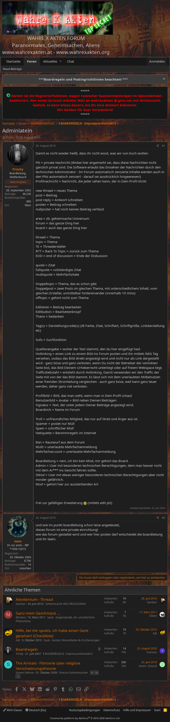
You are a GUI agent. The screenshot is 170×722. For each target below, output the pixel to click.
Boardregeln (27, 649)
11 (18, 676)
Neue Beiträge (12, 69)
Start (157, 710)
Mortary (21, 617)
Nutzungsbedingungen (84, 710)
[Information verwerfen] (163, 79)
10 (96, 672)
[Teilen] (157, 145)
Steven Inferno (25, 673)
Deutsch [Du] (37, 710)
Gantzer (21, 604)
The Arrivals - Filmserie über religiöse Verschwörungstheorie (48, 666)
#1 (163, 146)
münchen (25, 568)
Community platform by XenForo (85, 718)
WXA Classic (14, 710)
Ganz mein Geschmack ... (38, 613)
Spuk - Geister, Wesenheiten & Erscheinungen (72, 640)
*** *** (83, 79)
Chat (70, 61)
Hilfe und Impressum (137, 710)
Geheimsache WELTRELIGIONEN (65, 604)
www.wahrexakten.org (83, 52)
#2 (163, 518)
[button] (61, 61)
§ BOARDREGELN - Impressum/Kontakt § (68, 654)
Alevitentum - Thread (34, 599)
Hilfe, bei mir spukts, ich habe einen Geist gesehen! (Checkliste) (52, 633)
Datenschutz (111, 710)
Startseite (13, 61)
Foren (32, 61)
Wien (28, 205)
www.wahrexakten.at (27, 52)
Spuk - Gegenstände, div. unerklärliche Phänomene (55, 619)
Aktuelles (50, 61)
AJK (18, 640)
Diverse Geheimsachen (73, 673)
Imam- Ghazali (148, 666)
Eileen (153, 616)
